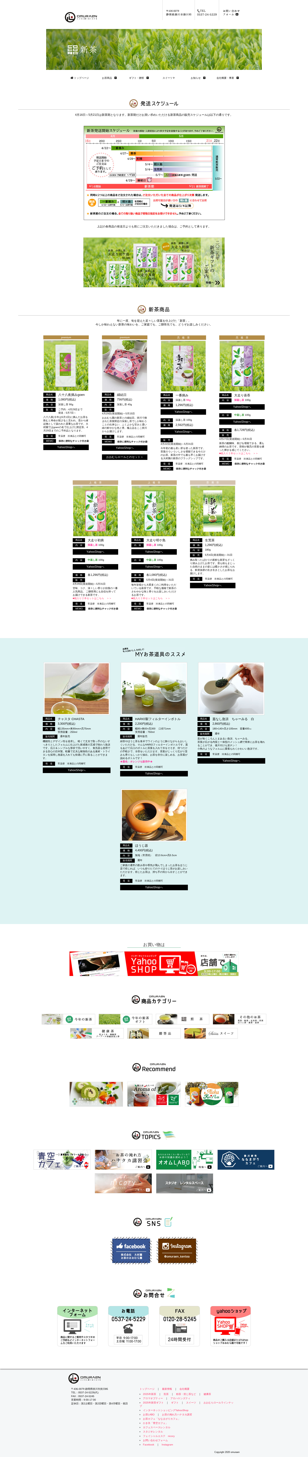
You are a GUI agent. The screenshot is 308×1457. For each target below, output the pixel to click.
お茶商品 (108, 77)
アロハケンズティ (180, 1398)
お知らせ (197, 77)
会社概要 (184, 1389)
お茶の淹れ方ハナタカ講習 (177, 1414)
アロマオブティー (153, 1398)
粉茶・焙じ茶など (186, 1394)
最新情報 (167, 1389)
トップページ (81, 77)
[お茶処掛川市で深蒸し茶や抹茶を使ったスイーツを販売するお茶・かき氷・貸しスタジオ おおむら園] (154, 1378)
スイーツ (168, 77)
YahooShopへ (66, 447)
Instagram (167, 1444)
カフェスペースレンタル (156, 1427)
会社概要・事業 (227, 77)
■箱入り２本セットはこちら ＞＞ (238, 453)
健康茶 (207, 1394)
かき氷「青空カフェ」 (155, 1423)
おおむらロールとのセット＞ (124, 456)
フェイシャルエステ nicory (159, 1436)
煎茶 (166, 1394)
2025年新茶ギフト (153, 1402)
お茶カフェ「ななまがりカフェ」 (161, 1419)
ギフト (175, 1402)
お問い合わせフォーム (155, 1440)
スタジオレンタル (153, 1431)
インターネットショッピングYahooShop (165, 1410)
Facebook (148, 1444)
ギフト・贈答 (138, 77)
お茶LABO (149, 1414)
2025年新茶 (149, 1394)
